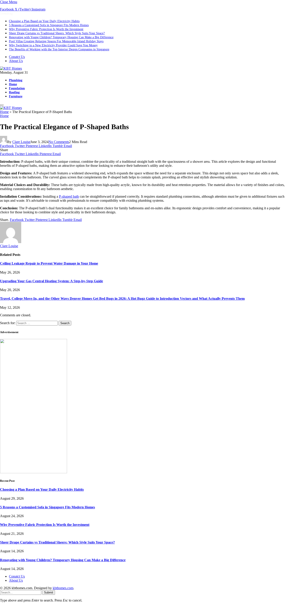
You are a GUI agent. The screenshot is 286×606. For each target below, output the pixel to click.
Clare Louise (21, 142)
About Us (16, 61)
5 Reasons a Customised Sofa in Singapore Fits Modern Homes (49, 25)
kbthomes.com (63, 588)
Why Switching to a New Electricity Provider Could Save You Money (53, 45)
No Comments (58, 142)
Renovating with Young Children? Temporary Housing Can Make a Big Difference (61, 37)
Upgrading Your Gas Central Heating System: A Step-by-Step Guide (51, 281)
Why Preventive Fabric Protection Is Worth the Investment (46, 29)
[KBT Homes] (11, 68)
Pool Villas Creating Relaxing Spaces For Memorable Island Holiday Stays (56, 41)
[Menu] (2, 105)
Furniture (15, 96)
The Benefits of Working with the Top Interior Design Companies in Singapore (59, 49)
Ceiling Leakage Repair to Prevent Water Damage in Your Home (49, 263)
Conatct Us (17, 57)
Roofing (14, 92)
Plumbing (15, 80)
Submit (48, 592)
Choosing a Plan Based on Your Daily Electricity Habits (44, 21)
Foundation (17, 88)
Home (13, 84)
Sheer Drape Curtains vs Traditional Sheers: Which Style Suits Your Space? (57, 33)
